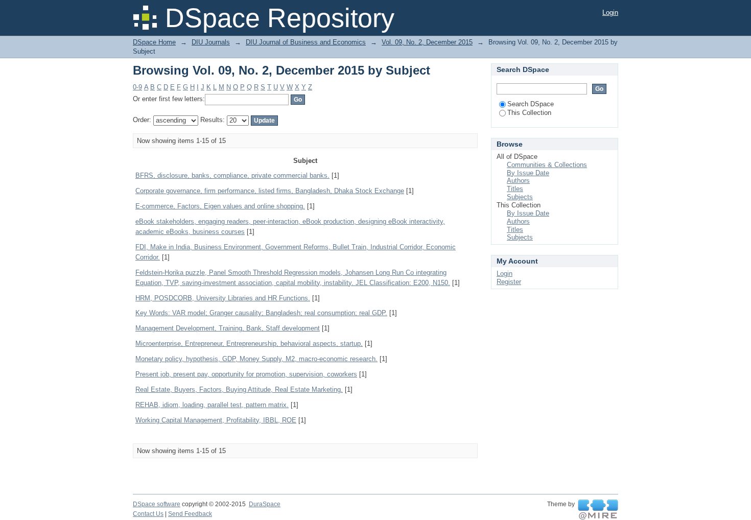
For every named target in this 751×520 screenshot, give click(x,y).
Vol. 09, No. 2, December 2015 (427, 42)
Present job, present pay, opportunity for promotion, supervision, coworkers (246, 374)
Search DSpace (530, 104)
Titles (515, 189)
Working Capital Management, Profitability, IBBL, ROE (215, 420)
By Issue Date (528, 173)
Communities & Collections (547, 165)
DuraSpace (264, 504)
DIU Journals (211, 42)
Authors (518, 180)
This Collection (529, 112)
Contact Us (148, 513)
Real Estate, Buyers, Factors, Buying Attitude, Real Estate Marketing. (239, 389)
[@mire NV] (598, 509)
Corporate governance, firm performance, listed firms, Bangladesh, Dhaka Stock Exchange (269, 191)
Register (509, 282)
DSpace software (156, 504)
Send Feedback (190, 513)
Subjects (520, 197)
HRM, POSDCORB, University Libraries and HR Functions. (222, 298)
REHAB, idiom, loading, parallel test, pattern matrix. (212, 405)
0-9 (137, 87)
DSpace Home (154, 42)
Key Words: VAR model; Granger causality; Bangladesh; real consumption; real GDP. (261, 313)
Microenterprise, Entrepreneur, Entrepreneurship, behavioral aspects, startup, (249, 343)
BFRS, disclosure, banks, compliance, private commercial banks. (232, 175)
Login (610, 12)
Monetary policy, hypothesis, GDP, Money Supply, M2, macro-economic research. (256, 359)
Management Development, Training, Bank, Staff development (227, 328)
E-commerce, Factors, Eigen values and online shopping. (220, 206)
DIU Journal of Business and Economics (306, 42)
